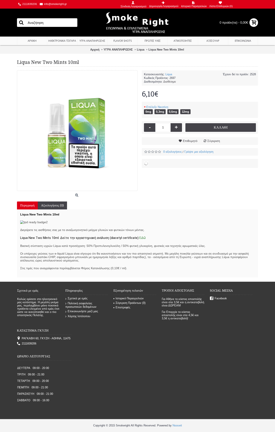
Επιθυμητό (190, 141)
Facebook (221, 298)
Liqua (168, 74)
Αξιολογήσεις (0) (52, 205)
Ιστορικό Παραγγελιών (130, 298)
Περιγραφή (27, 205)
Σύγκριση (213, 141)
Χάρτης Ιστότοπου (79, 316)
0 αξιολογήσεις (172, 151)
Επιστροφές (123, 307)
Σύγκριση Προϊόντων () (130, 302)
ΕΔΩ (142, 238)
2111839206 (29, 343)
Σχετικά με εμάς (77, 298)
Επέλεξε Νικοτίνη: (157, 107)
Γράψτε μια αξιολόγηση (198, 151)
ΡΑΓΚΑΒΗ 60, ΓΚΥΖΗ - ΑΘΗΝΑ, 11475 (46, 338)
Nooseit (177, 425)
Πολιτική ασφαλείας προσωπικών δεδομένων (80, 305)
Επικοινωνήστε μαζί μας (83, 311)
